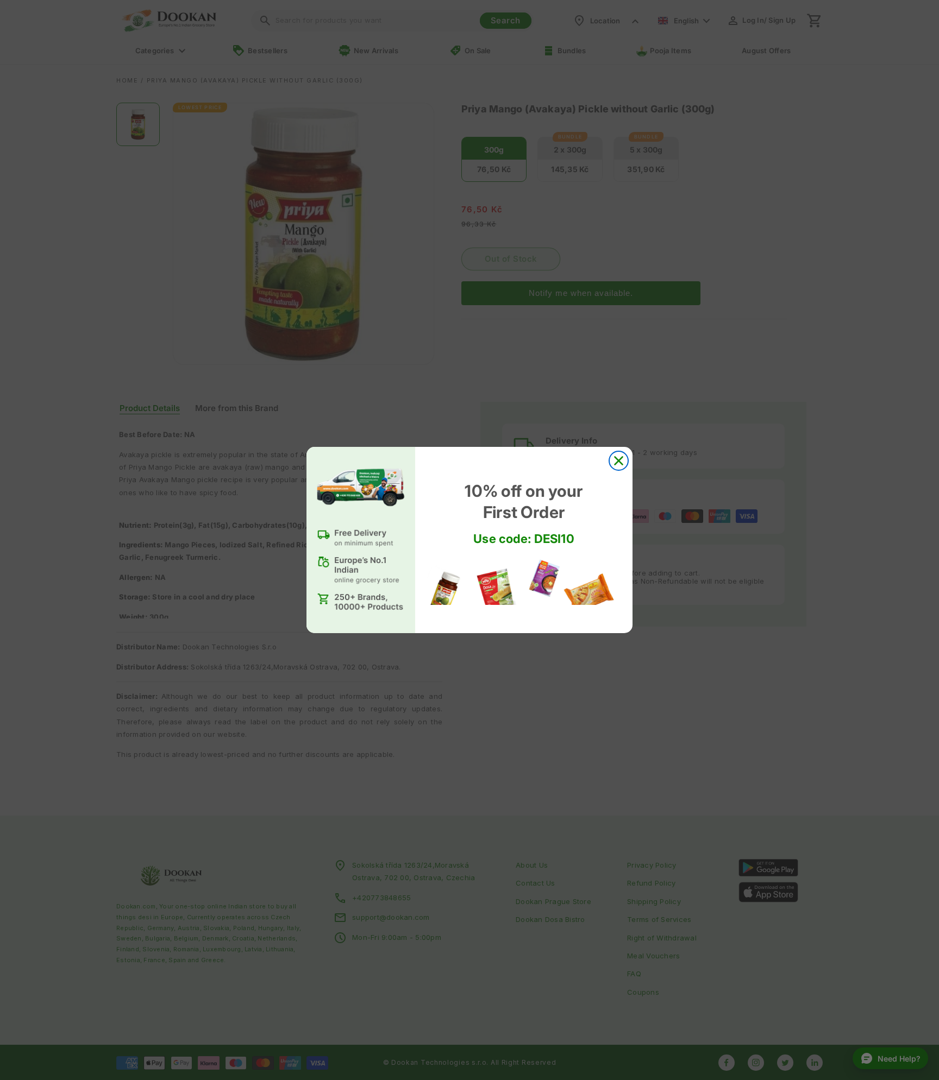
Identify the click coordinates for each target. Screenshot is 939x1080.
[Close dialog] (618, 460)
